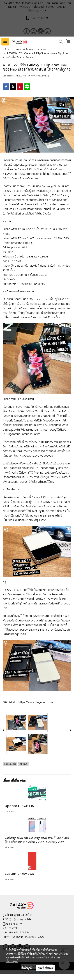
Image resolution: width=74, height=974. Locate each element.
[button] (59, 42)
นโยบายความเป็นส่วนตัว (42, 957)
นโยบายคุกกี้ (12, 961)
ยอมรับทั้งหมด (45, 968)
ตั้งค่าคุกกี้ (26, 968)
